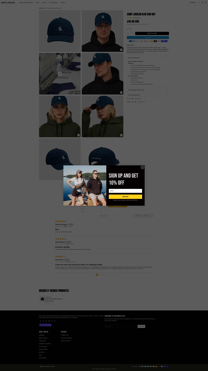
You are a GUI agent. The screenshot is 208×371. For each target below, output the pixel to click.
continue (125, 197)
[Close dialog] (142, 167)
